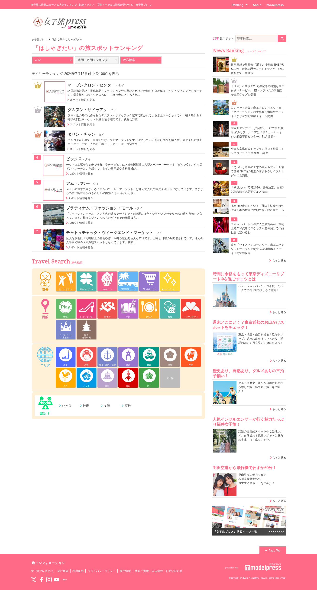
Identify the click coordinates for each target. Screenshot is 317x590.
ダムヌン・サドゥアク (87, 110)
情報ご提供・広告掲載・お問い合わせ (158, 571)
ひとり (67, 406)
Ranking (237, 5)
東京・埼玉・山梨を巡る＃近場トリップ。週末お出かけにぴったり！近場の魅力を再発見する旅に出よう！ (260, 338)
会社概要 (62, 571)
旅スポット (227, 38)
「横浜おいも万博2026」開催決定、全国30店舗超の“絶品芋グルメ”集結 (257, 189)
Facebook (41, 579)
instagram (49, 579)
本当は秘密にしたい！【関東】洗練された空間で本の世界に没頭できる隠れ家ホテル (257, 208)
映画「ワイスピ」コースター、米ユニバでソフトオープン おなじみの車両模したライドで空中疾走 (257, 249)
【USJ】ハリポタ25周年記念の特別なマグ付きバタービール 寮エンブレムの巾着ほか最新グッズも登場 (257, 90)
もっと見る (279, 260)
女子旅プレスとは (42, 571)
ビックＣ (74, 159)
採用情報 (125, 571)
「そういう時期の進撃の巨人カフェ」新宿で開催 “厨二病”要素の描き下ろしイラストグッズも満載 (257, 171)
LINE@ (64, 579)
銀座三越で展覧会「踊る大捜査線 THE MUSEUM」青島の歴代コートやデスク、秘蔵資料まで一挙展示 (257, 69)
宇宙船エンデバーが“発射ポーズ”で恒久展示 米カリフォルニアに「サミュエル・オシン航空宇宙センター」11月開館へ (257, 132)
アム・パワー (78, 183)
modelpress (275, 5)
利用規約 (78, 571)
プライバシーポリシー (102, 571)
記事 (216, 38)
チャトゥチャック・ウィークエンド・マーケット (109, 232)
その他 (170, 378)
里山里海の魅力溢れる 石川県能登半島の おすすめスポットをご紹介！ (256, 479)
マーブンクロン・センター (91, 85)
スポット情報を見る (82, 100)
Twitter (33, 579)
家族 (128, 406)
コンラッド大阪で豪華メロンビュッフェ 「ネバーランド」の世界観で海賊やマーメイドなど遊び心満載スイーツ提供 (257, 112)
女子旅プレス (39, 39)
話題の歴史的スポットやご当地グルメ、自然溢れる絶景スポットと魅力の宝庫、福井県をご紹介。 (260, 435)
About (257, 5)
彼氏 (86, 406)
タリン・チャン (81, 134)
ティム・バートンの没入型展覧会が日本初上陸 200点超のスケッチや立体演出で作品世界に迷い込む (257, 228)
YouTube (56, 579)
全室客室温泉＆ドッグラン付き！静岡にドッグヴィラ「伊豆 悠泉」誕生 (257, 151)
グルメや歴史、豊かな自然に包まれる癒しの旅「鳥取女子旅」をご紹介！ (260, 387)
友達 (107, 406)
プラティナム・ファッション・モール (99, 208)
